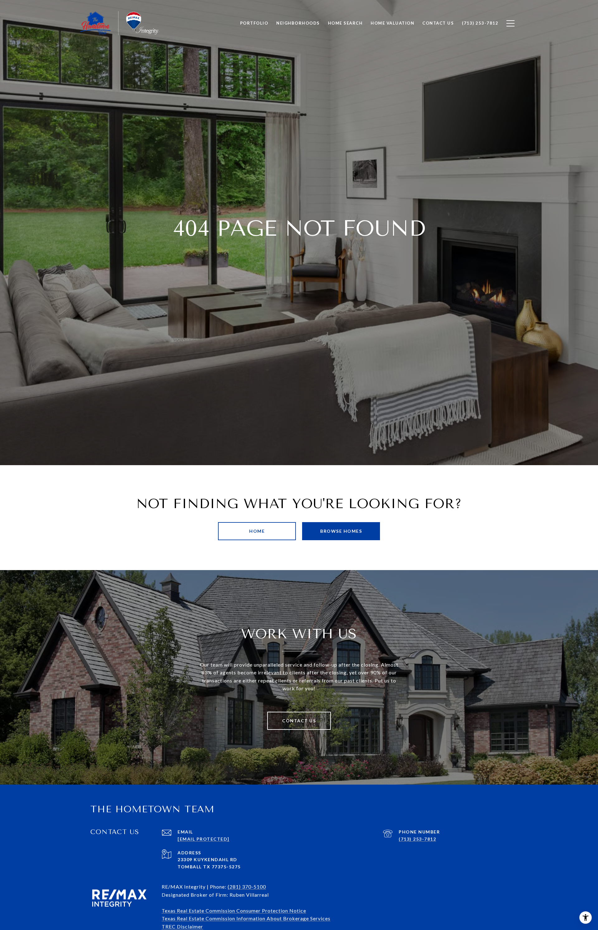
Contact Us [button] (299, 720)
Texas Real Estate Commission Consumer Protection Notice (234, 910)
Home (257, 531)
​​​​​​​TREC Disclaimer (182, 926)
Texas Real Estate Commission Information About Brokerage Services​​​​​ (246, 918)
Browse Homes (341, 531)
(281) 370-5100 (247, 887)
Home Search (345, 23)
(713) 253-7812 (417, 839)
